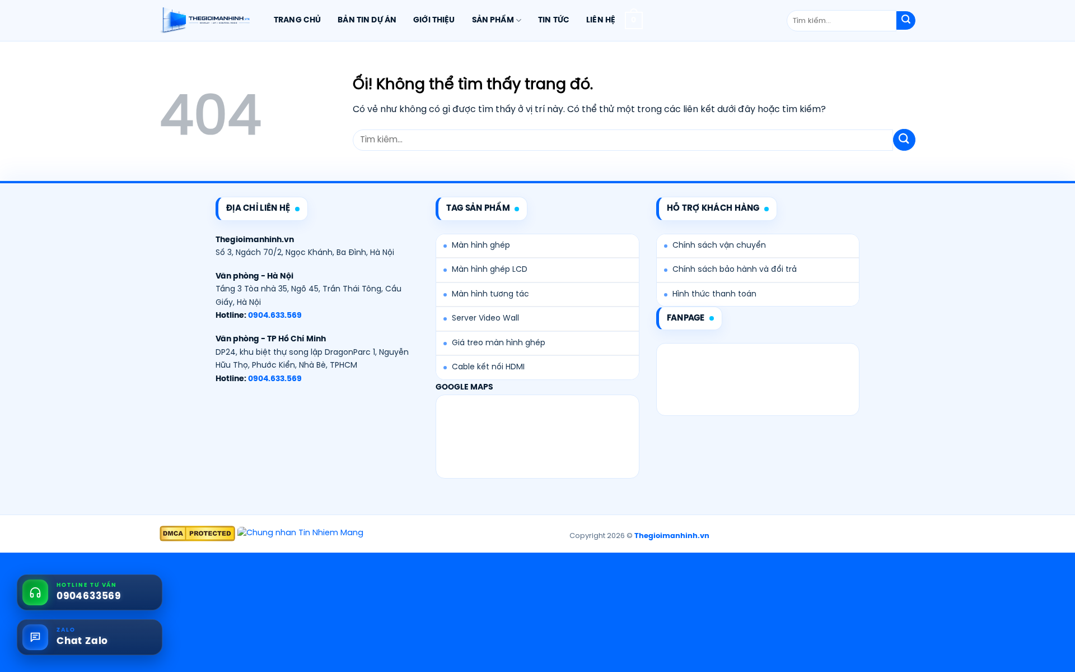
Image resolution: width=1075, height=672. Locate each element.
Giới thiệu (434, 20)
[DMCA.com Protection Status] (197, 533)
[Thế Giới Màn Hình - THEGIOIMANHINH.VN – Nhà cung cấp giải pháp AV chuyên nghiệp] (205, 20)
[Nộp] (905, 20)
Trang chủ (297, 20)
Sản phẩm (493, 20)
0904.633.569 (275, 316)
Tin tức (553, 20)
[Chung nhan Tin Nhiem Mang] (300, 533)
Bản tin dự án (367, 20)
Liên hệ (600, 20)
